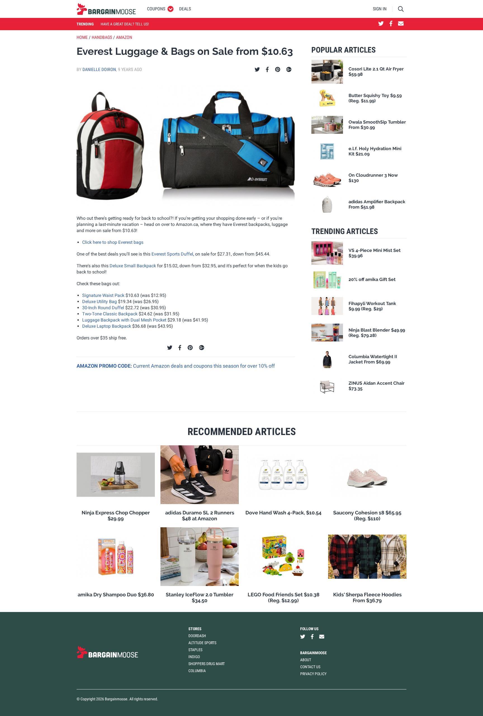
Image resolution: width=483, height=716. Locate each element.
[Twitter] (257, 69)
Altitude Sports (202, 643)
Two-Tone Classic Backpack (110, 313)
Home (82, 37)
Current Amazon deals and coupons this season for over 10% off (204, 366)
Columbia (197, 670)
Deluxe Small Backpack (133, 265)
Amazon (124, 37)
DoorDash (197, 636)
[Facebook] (267, 69)
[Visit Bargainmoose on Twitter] (381, 24)
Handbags (102, 37)
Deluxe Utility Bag (99, 301)
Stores (195, 629)
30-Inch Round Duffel (103, 307)
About (305, 660)
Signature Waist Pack (103, 295)
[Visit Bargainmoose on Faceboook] (391, 24)
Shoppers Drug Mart (206, 663)
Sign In (380, 8)
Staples (195, 650)
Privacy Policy (313, 674)
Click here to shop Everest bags (112, 242)
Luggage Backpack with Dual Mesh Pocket (124, 320)
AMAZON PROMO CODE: (105, 366)
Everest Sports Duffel (172, 254)
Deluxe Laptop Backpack (106, 326)
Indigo (194, 656)
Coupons (156, 8)
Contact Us (310, 667)
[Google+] (289, 69)
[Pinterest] (277, 69)
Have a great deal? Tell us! (125, 24)
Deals (185, 8)
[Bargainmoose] (106, 9)
